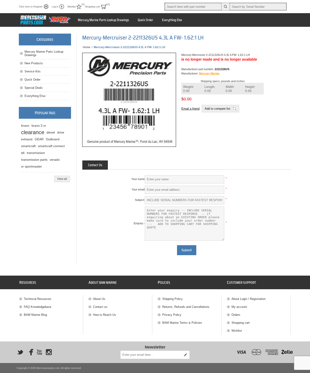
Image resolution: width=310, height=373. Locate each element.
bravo (25, 125)
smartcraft (28, 146)
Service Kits (33, 71)
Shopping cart (240, 322)
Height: (250, 89)
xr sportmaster (31, 166)
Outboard (52, 139)
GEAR (39, 139)
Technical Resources (37, 299)
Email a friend (190, 108)
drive (60, 132)
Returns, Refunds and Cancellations (185, 307)
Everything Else (35, 96)
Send (185, 355)
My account (239, 307)
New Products (34, 63)
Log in (55, 6)
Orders (235, 314)
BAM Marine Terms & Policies (182, 322)
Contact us (100, 307)
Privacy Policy (171, 314)
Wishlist (236, 330)
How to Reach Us (104, 314)
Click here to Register (31, 6)
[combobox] (193, 6)
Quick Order (32, 79)
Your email (138, 189)
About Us (99, 299)
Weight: (188, 89)
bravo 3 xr (39, 125)
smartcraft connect (51, 146)
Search (225, 6)
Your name (138, 179)
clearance (32, 132)
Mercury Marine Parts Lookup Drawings (44, 53)
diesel (51, 132)
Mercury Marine (209, 73)
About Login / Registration (248, 299)
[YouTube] (39, 352)
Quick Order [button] (145, 19)
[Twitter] (20, 352)
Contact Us (95, 165)
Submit (187, 250)
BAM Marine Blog (35, 314)
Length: (209, 89)
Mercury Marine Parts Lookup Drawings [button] (103, 19)
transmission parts (34, 159)
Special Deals (34, 87)
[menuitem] (51, 299)
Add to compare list (217, 108)
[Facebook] (29, 352)
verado (55, 159)
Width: (230, 89)
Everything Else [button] (172, 19)
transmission (36, 153)
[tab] (95, 165)
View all (62, 178)
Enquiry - (139, 223)
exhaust (26, 139)
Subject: (140, 200)
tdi (23, 153)
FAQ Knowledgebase (37, 307)
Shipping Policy (172, 299)
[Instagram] (48, 352)
